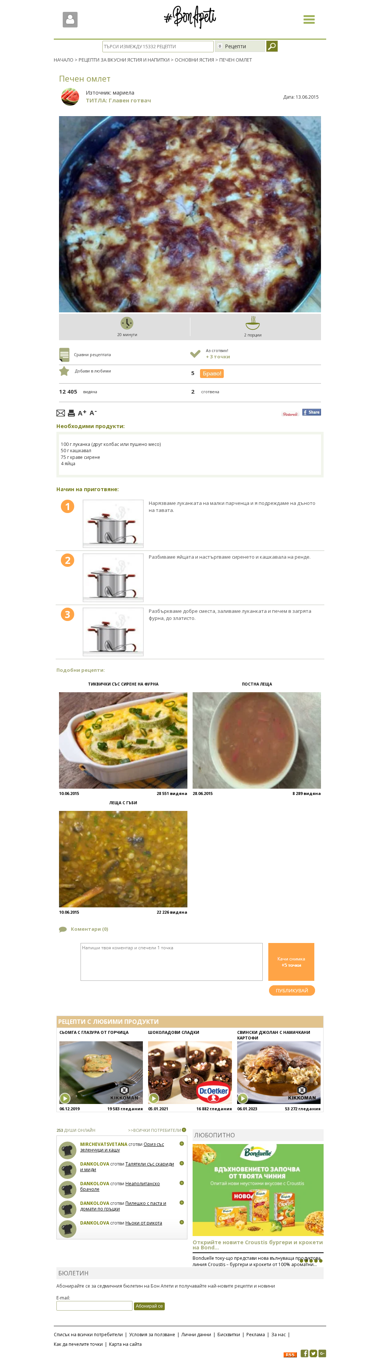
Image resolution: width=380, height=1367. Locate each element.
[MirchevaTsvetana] (68, 1150)
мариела (123, 92)
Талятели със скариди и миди (127, 1167)
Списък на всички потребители (88, 1334)
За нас (278, 1334)
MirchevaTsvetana (103, 1144)
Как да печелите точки (78, 1344)
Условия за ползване (152, 1334)
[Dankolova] (68, 1170)
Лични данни (196, 1334)
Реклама (255, 1334)
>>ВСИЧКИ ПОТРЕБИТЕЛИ (154, 1130)
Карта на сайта (125, 1344)
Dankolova (94, 1164)
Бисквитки (228, 1334)
